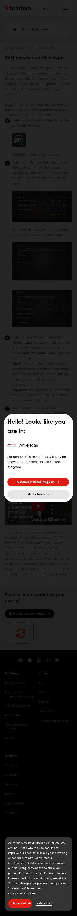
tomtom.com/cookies (21, 893)
